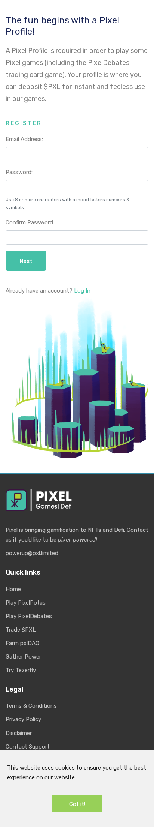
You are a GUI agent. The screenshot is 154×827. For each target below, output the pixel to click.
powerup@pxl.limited (32, 553)
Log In (82, 290)
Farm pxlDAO (22, 643)
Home (13, 589)
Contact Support (28, 746)
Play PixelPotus (26, 602)
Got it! (77, 804)
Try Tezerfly (21, 670)
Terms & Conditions (31, 705)
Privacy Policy (23, 719)
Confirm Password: (30, 222)
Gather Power (23, 656)
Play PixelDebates (29, 616)
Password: (19, 172)
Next (26, 261)
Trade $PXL (21, 629)
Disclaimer (19, 733)
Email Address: (24, 139)
